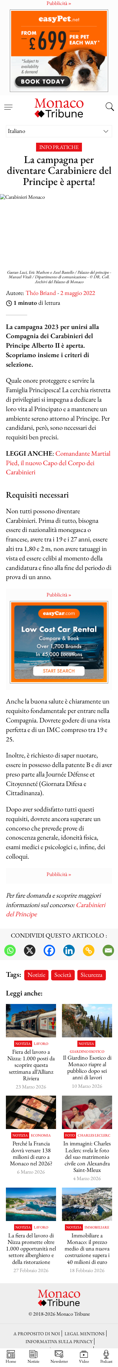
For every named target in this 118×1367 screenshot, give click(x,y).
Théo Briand (41, 293)
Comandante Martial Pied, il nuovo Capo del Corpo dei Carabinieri (58, 463)
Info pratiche (59, 147)
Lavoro (41, 1044)
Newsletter (59, 1361)
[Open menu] (8, 103)
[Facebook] (49, 950)
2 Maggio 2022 (77, 293)
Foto (70, 1135)
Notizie (36, 975)
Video (84, 1361)
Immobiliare (97, 1227)
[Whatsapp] (10, 950)
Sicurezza (92, 975)
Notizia (23, 1044)
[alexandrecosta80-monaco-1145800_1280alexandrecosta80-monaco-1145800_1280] (87, 1204)
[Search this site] (110, 107)
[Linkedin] (69, 950)
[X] (29, 950)
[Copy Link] (88, 950)
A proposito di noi (36, 1333)
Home (11, 1361)
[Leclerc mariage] (87, 1112)
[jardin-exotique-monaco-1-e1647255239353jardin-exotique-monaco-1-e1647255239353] (87, 1020)
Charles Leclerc (94, 1135)
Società (62, 975)
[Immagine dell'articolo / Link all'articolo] (31, 1020)
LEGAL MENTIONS (85, 1333)
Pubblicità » (59, 594)
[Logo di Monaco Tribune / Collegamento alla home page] (59, 107)
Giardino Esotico (87, 1051)
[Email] (108, 950)
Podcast (106, 1361)
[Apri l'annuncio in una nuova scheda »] (59, 50)
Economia (41, 1135)
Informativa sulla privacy (59, 1341)
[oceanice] (31, 1204)
